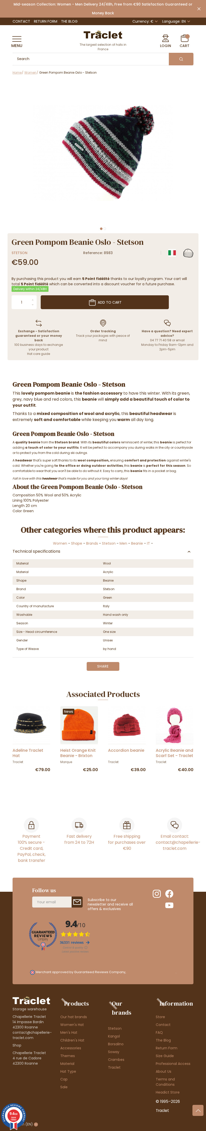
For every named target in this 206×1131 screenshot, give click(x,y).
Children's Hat (72, 1040)
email (180, 340)
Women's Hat (72, 1024)
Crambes (116, 1059)
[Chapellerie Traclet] (103, 34)
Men (123, 543)
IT (148, 543)
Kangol (114, 1036)
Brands (92, 543)
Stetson (19, 252)
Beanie (137, 543)
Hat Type (68, 1071)
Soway (113, 1051)
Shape (76, 543)
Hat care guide (38, 354)
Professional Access (173, 1063)
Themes (67, 1055)
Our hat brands (73, 1016)
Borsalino (116, 1044)
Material (67, 1063)
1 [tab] (101, 228)
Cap (64, 1079)
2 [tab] (105, 228)
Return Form (45, 21)
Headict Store (168, 1092)
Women (60, 543)
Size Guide (165, 1055)
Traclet (114, 1067)
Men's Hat (68, 1032)
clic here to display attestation (151, 972)
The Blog (69, 21)
